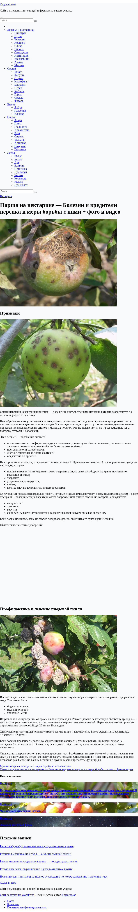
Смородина (21, 52)
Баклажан (20, 84)
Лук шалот (20, 184)
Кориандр (20, 178)
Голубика (20, 110)
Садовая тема (8, 4)
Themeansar (69, 894)
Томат (18, 71)
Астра (18, 120)
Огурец (19, 78)
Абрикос (19, 42)
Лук (16, 162)
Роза (17, 133)
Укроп (18, 159)
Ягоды (11, 104)
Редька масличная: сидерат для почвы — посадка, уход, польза (38, 861)
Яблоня (19, 49)
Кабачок (19, 91)
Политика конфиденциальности (27, 907)
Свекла (18, 97)
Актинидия (21, 55)
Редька (18, 181)
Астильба (20, 142)
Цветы (11, 117)
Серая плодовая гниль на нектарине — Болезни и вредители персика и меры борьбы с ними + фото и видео (66, 769)
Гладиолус (20, 126)
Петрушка (20, 168)
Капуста (19, 75)
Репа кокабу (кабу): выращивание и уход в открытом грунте (36, 846)
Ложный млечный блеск (16, 824)
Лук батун (20, 172)
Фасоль (18, 100)
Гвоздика (20, 146)
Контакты (13, 904)
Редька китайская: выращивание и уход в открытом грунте (36, 869)
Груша (18, 36)
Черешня (19, 39)
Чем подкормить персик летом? (20, 810)
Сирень (19, 136)
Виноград (20, 32)
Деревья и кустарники (20, 29)
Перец (18, 87)
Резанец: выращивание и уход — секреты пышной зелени (35, 853)
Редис (18, 155)
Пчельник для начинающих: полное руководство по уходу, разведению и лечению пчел (53, 876)
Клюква (19, 113)
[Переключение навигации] (1, 17)
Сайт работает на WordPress (17, 894)
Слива (18, 45)
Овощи (11, 68)
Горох (18, 94)
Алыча (18, 62)
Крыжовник (21, 58)
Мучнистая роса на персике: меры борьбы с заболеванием (35, 766)
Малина (19, 65)
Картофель (20, 81)
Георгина (20, 149)
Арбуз (18, 107)
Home (10, 900)
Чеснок (18, 175)
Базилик (19, 165)
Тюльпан (19, 139)
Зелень (11, 152)
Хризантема (21, 129)
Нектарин (6, 196)
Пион (17, 123)
